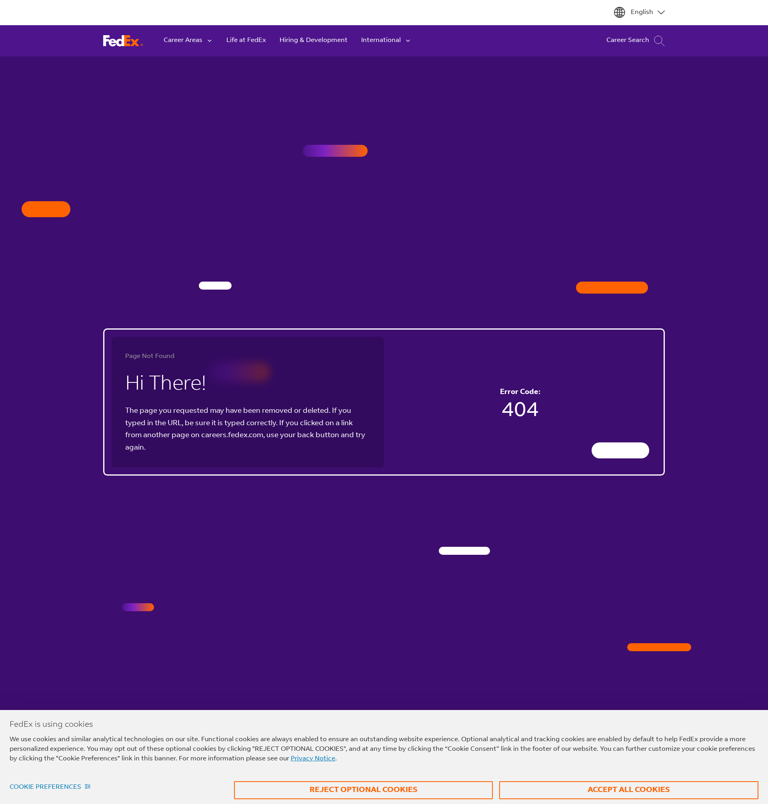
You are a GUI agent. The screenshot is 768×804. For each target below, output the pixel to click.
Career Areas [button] (183, 40)
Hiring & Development (314, 40)
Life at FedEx (246, 40)
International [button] (381, 40)
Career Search (627, 40)
